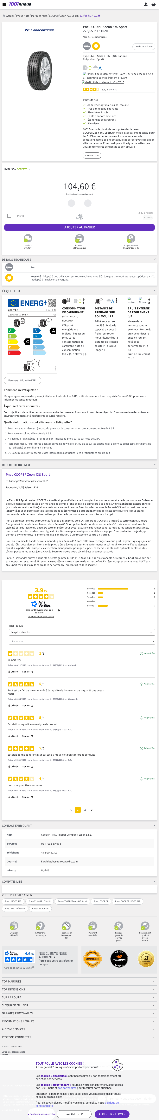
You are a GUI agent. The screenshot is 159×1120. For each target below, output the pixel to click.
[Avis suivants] (92, 810)
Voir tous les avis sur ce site (41, 616)
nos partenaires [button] (67, 1088)
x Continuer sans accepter (41, 1114)
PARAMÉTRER (74, 1114)
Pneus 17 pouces (40, 908)
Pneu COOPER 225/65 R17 (127, 901)
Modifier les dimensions (94, 37)
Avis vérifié (149, 653)
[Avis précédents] (71, 809)
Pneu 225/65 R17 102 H (40, 901)
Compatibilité (12, 882)
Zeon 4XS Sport (69, 16)
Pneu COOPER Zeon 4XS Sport (72, 901)
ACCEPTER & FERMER (112, 1114)
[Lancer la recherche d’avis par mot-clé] (152, 641)
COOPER (54, 16)
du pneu (16, 465)
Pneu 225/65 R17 (13, 901)
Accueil (10, 16)
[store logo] (21, 4)
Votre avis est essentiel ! (13, 1052)
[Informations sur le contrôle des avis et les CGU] (58, 610)
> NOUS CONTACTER (12, 1046)
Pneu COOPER (101, 901)
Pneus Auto (22, 16)
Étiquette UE (12, 291)
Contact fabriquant (17, 826)
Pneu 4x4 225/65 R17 (15, 908)
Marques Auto (39, 16)
